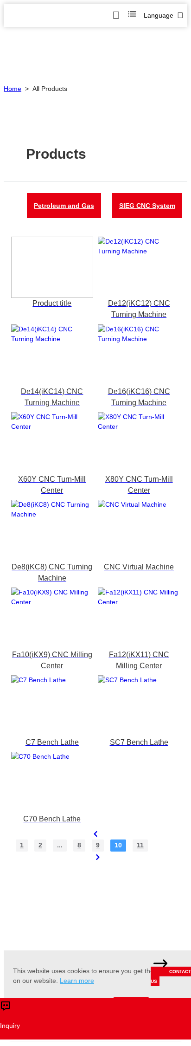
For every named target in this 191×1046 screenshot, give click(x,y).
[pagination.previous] (95, 833)
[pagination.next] (98, 857)
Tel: (100, 889)
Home (12, 88)
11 (140, 845)
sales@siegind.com (55, 889)
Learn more (77, 980)
